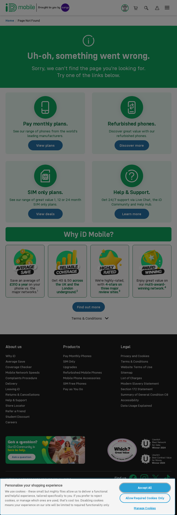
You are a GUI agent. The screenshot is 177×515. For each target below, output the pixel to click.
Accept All (145, 487)
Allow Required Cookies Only (145, 498)
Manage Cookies (145, 508)
